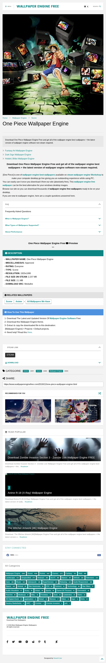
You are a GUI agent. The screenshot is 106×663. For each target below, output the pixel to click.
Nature (64, 578)
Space (8, 586)
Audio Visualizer (12, 590)
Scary (27, 590)
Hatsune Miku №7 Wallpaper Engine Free (27, 417)
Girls (83, 599)
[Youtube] (20, 642)
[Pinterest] (39, 642)
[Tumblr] (45, 642)
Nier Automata (34, 586)
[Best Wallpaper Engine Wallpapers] (38, 6)
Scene (34, 118)
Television (90, 578)
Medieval (21, 595)
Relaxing (63, 582)
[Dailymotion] (51, 642)
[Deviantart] (56, 642)
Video (63, 599)
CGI (47, 586)
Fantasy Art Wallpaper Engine (18, 151)
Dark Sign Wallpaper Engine (18, 155)
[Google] (26, 642)
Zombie (38, 603)
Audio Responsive (80, 582)
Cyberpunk (31, 582)
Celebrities (67, 595)
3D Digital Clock (12, 599)
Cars (8, 582)
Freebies (44, 595)
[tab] (53, 204)
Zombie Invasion (53, 603)
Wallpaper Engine (19, 118)
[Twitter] (13, 642)
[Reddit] (33, 642)
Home (5, 118)
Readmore (24, 466)
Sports (48, 590)
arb (66, 603)
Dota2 (41, 599)
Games (55, 573)
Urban (37, 590)
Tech (56, 595)
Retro (80, 595)
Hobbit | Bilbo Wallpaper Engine (19, 159)
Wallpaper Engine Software (63, 318)
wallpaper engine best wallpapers (38, 175)
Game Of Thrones (64, 590)
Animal (20, 586)
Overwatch (81, 590)
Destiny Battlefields (13, 603)
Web (80, 573)
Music (18, 582)
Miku (33, 595)
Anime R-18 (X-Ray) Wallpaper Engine (30, 492)
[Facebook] (7, 642)
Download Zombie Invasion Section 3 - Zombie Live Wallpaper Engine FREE (51, 457)
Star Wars (86, 586)
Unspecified (26, 578)
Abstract (40, 578)
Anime (19, 301)
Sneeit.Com (58, 658)
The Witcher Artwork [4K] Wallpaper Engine (32, 528)
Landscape (10, 578)
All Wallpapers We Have (38, 301)
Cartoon (58, 586)
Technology (72, 586)
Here (29, 332)
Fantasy (68, 573)
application (28, 599)
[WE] (28, 603)
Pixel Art (9, 595)
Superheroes (48, 582)
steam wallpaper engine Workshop (84, 175)
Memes (53, 599)
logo (73, 599)
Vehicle (77, 578)
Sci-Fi (53, 578)
